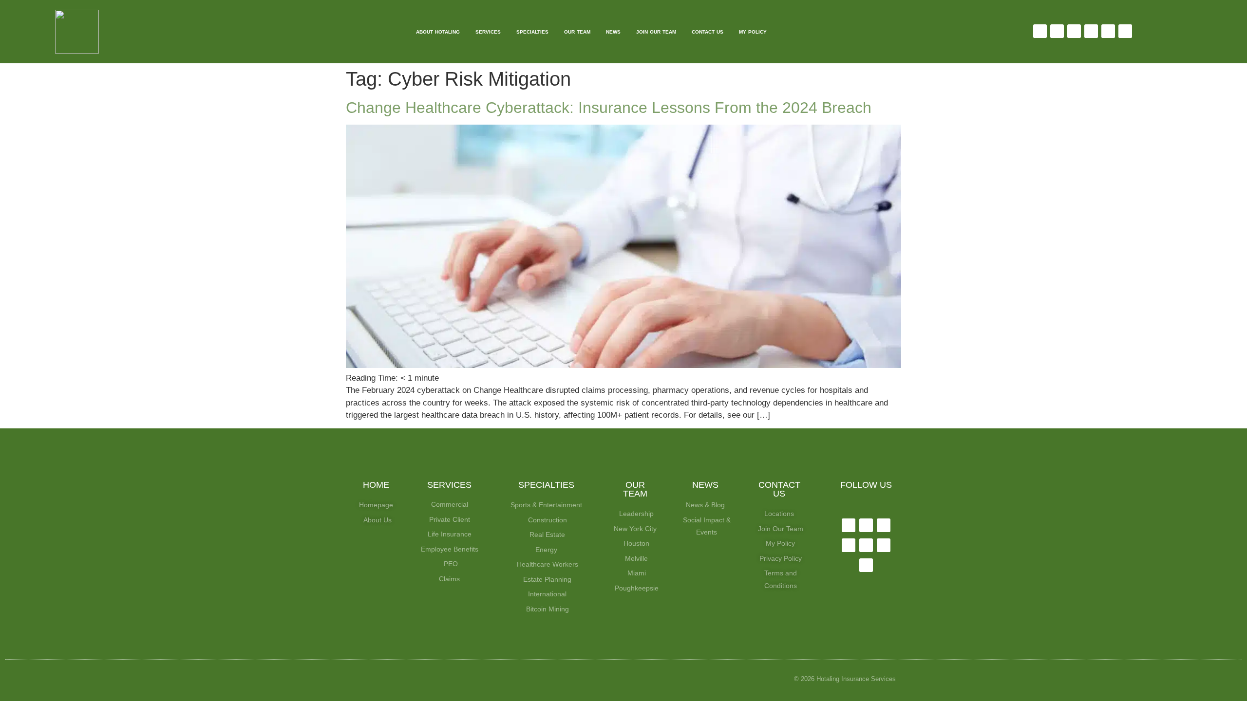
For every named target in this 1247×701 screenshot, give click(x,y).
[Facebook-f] (1040, 31)
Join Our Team (656, 32)
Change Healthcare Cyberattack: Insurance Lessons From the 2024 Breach (608, 107)
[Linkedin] (1091, 31)
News (613, 32)
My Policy (753, 32)
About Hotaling (438, 32)
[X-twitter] (1057, 31)
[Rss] (866, 565)
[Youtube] (1108, 31)
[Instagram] (1074, 31)
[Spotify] (1125, 31)
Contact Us (707, 32)
